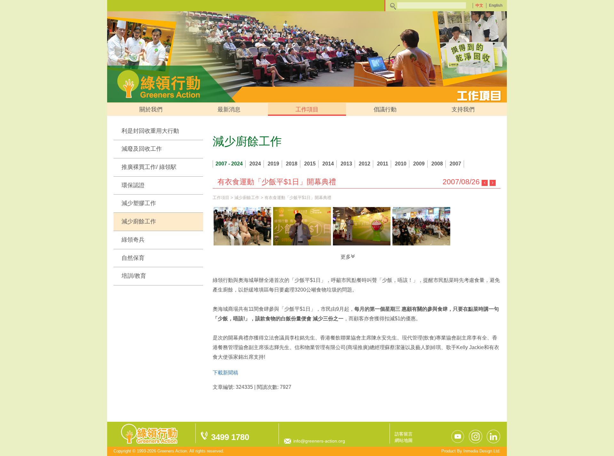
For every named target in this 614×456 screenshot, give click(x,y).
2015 (310, 163)
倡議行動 (385, 109)
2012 (364, 163)
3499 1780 (230, 437)
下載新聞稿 (225, 372)
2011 (382, 163)
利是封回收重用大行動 (150, 131)
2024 (255, 163)
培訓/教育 (134, 276)
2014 (328, 163)
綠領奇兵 (133, 239)
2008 (437, 163)
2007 (455, 163)
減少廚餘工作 (139, 221)
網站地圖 (404, 440)
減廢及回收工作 (142, 149)
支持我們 (463, 109)
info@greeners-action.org (319, 441)
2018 (291, 163)
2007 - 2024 (229, 163)
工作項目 (307, 109)
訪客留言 (404, 433)
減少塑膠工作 (139, 203)
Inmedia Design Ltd (481, 451)
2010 (400, 163)
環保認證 (133, 185)
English (495, 5)
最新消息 (228, 109)
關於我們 (150, 109)
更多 (346, 257)
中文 (479, 5)
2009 (419, 163)
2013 (346, 163)
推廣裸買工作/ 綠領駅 (149, 167)
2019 (273, 163)
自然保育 (133, 258)
